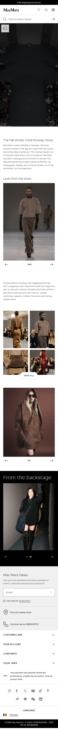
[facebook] (17, 690)
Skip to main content (12, 1)
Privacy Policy (24, 601)
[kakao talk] (25, 699)
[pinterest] (48, 690)
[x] (25, 690)
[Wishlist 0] (39, 10)
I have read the (18, 601)
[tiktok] (41, 690)
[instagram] (10, 690)
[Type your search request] (53, 19)
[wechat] (33, 699)
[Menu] (53, 10)
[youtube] (33, 690)
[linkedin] (41, 699)
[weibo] (17, 699)
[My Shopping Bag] (46, 10)
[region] (29, 75)
